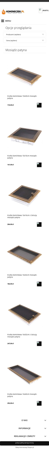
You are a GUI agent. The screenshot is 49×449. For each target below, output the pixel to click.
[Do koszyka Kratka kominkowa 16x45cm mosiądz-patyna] (39, 403)
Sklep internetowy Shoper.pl (24, 447)
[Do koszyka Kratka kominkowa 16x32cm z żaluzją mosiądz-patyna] (39, 343)
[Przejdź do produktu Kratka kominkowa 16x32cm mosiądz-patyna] (24, 255)
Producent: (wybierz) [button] (13, 34)
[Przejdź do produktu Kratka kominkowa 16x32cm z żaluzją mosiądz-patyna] (24, 315)
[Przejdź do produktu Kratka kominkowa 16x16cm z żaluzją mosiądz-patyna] (24, 195)
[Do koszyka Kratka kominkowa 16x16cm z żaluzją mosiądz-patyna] (39, 224)
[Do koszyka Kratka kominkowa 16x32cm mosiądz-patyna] (39, 284)
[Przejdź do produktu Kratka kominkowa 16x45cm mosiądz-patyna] (24, 374)
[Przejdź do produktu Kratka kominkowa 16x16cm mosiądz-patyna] (24, 136)
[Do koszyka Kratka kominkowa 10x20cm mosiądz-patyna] (39, 105)
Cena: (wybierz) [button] (11, 40)
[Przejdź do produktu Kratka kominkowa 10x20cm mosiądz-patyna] (24, 76)
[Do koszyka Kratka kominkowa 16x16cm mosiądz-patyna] (39, 164)
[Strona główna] (13, 12)
